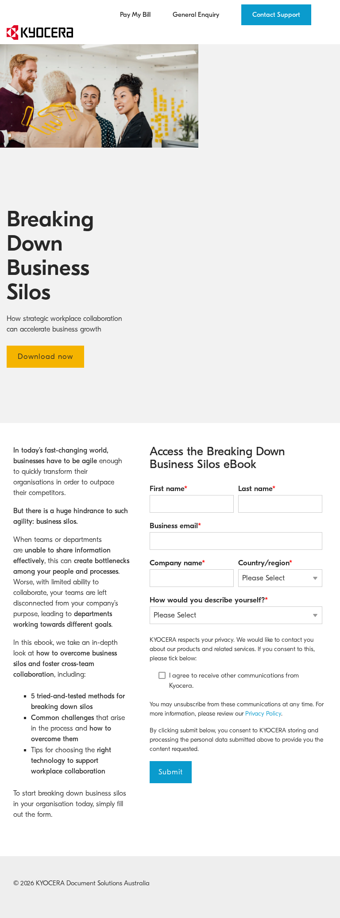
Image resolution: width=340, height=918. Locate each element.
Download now (45, 356)
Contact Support (276, 15)
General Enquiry (196, 15)
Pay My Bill (135, 15)
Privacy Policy (263, 713)
